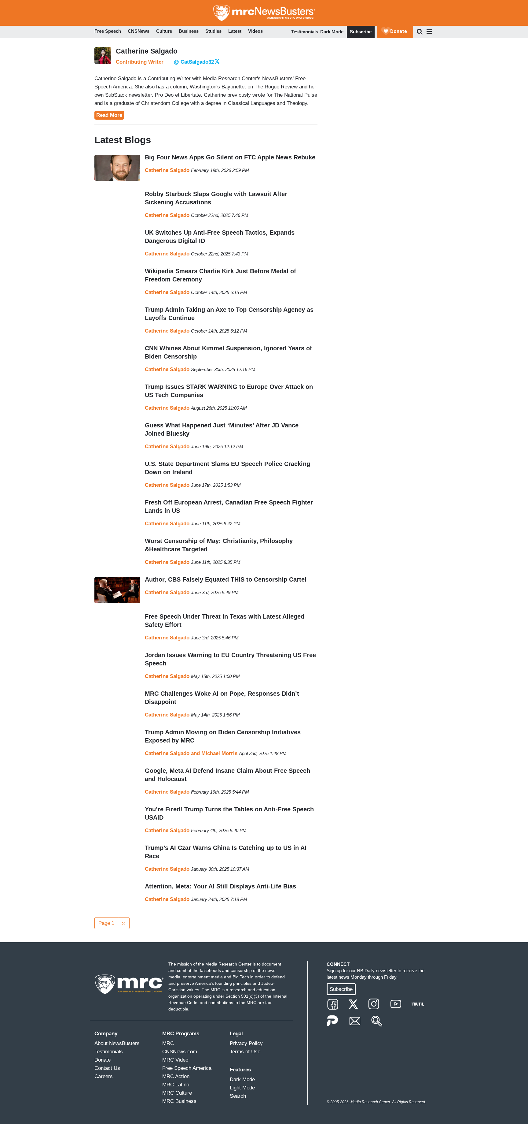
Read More (109, 115)
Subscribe (361, 31)
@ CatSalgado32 (194, 62)
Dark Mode (331, 31)
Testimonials (304, 31)
